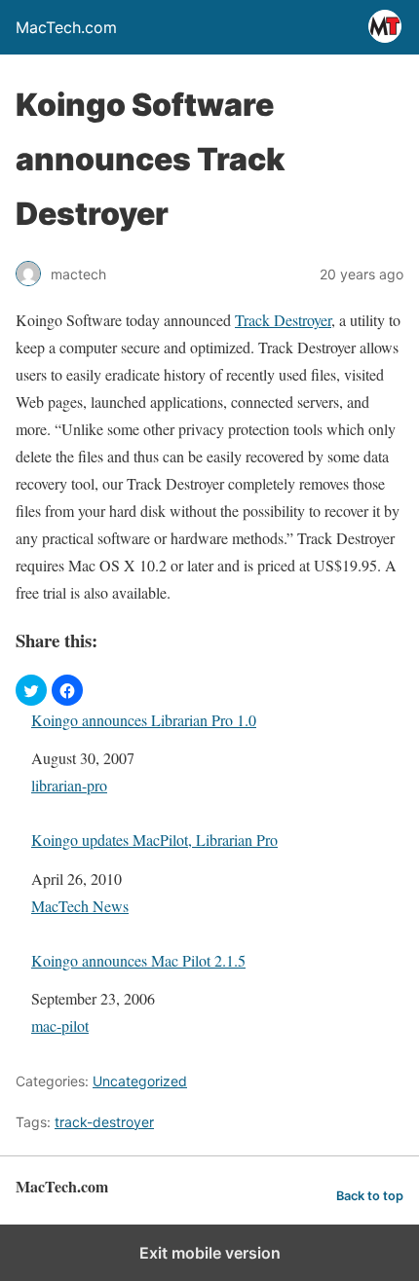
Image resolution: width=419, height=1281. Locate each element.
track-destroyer (104, 1122)
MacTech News (80, 906)
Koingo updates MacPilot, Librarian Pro (154, 839)
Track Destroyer (283, 320)
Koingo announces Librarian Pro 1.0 (143, 720)
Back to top (369, 1196)
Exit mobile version (210, 1253)
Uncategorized (140, 1081)
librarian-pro (69, 785)
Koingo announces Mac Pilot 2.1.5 (138, 960)
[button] (31, 690)
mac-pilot (60, 1025)
